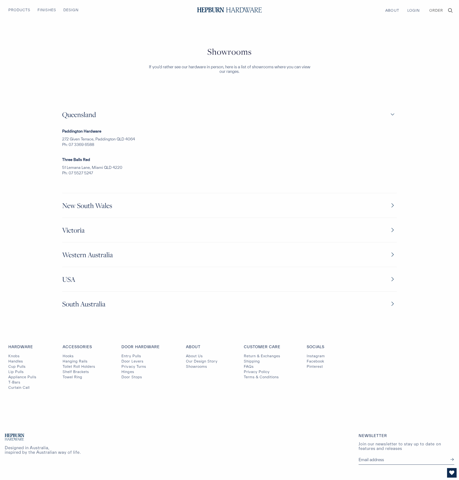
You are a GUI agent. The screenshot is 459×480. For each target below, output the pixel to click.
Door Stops (131, 377)
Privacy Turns (133, 366)
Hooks (68, 356)
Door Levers (132, 361)
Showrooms (196, 366)
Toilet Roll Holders (79, 366)
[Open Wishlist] (452, 473)
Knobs (14, 356)
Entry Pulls (131, 356)
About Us (194, 356)
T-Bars (14, 382)
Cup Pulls (17, 366)
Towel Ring (72, 377)
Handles (15, 361)
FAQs (249, 366)
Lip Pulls (16, 372)
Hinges (127, 372)
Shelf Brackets (76, 372)
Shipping (252, 361)
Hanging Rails (75, 361)
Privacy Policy (257, 372)
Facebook (315, 361)
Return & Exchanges (262, 356)
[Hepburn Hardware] (229, 9)
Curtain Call (19, 387)
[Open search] (450, 10)
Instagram (316, 356)
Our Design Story (202, 361)
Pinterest (315, 366)
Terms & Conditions (261, 377)
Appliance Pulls (22, 377)
